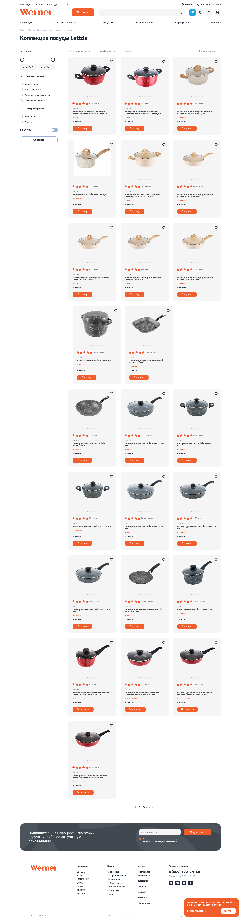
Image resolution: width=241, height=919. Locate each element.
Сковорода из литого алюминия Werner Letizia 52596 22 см (142, 693)
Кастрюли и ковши (65, 22)
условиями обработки (164, 839)
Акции (39, 5)
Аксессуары (106, 22)
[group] (80, 103)
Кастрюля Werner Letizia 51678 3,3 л (196, 444)
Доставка (143, 881)
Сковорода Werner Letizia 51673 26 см (144, 444)
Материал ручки (35, 109)
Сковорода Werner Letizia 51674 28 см (196, 527)
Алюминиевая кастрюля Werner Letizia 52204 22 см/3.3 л (142, 196)
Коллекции (25, 5)
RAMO (80, 876)
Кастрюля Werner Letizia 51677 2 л (92, 526)
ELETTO (81, 890)
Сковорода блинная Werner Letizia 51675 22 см (143, 610)
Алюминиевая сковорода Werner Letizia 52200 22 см (195, 279)
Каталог (85, 12)
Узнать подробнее (196, 911)
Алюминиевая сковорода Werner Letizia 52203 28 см (195, 196)
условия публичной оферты (165, 841)
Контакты (66, 5)
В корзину (82, 128)
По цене (127, 51)
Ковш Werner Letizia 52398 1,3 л (90, 195)
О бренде (52, 5)
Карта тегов (144, 903)
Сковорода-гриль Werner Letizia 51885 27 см (146, 362)
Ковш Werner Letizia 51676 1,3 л (194, 609)
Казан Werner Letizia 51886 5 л (94, 361)
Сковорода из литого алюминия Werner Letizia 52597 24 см (194, 693)
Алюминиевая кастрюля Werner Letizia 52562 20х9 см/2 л (194, 113)
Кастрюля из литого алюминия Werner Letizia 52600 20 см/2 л (90, 113)
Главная (23, 30)
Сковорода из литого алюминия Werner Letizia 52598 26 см (90, 776)
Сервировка (182, 22)
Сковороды (26, 22)
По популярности (77, 51)
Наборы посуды (144, 22)
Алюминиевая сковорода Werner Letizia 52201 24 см (143, 279)
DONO (80, 883)
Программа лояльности (144, 874)
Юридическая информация (120, 916)
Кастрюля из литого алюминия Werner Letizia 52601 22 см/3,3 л (143, 113)
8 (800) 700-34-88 (184, 872)
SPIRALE (81, 894)
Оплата (142, 886)
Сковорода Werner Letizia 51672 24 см (144, 527)
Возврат (142, 892)
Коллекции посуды (44, 30)
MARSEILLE (83, 879)
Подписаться (197, 832)
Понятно (228, 911)
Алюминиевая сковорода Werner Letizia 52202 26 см (91, 279)
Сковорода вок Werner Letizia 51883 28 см (89, 444)
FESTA (80, 886)
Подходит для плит (36, 76)
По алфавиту (104, 51)
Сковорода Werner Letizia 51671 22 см (92, 610)
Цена (28, 51)
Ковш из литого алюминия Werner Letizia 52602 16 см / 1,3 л (91, 693)
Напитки (216, 22)
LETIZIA (81, 872)
